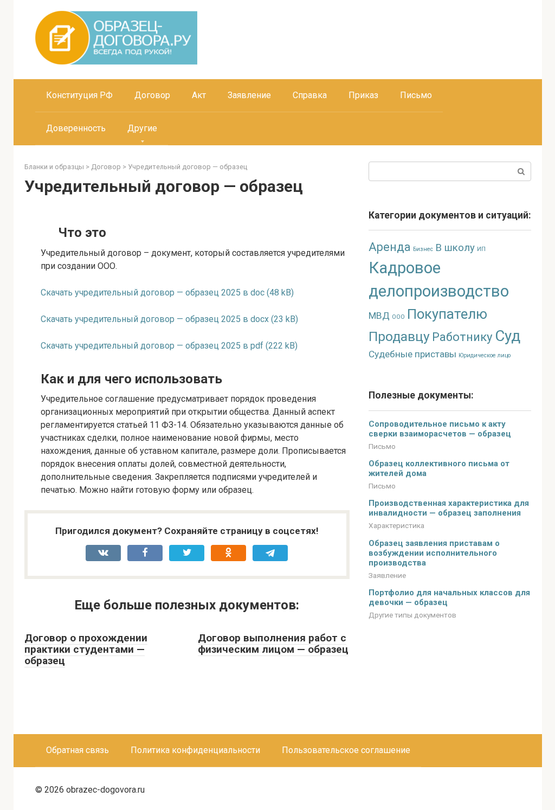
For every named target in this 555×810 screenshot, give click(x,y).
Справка (310, 95)
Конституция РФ (79, 95)
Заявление (249, 95)
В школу (455, 248)
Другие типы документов (412, 614)
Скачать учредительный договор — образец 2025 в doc (152, 292)
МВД (379, 315)
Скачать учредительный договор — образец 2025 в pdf (152, 345)
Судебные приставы (412, 354)
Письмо (416, 95)
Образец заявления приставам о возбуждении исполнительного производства (434, 553)
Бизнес (423, 249)
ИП (481, 249)
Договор (152, 95)
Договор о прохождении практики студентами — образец (85, 649)
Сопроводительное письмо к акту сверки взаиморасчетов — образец (440, 429)
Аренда (390, 247)
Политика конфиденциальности (195, 750)
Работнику (462, 337)
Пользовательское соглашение (346, 750)
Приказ (363, 95)
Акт (199, 95)
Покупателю (447, 314)
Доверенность (76, 128)
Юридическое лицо (485, 355)
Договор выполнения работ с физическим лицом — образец (273, 643)
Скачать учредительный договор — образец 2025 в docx (155, 319)
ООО (398, 316)
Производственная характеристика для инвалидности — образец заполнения (449, 508)
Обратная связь (77, 750)
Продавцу (399, 336)
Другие (142, 128)
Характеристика (396, 525)
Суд (507, 336)
